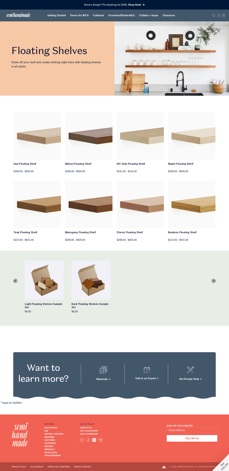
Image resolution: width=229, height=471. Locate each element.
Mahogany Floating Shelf (80, 232)
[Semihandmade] (17, 15)
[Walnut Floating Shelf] (88, 136)
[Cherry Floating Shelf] (140, 204)
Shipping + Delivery (54, 434)
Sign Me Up (192, 438)
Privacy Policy (19, 467)
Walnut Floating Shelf (78, 164)
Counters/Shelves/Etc (121, 15)
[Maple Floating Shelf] (191, 136)
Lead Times (49, 440)
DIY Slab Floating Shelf (131, 164)
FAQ (46, 431)
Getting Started (57, 15)
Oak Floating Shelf (25, 164)
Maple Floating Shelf (180, 164)
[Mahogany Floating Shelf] (88, 204)
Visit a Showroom (89, 434)
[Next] (213, 281)
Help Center (50, 428)
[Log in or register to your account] (219, 15)
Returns (48, 446)
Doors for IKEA (79, 15)
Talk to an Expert (89, 431)
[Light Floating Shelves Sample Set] (44, 280)
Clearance (169, 15)
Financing (49, 437)
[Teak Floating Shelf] (37, 204)
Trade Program (52, 455)
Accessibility (37, 467)
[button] (223, 15)
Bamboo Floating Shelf (182, 232)
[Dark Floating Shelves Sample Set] (91, 280)
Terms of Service (82, 467)
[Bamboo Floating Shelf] (191, 204)
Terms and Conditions (59, 467)
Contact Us (86, 428)
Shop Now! (134, 4)
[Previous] (15, 281)
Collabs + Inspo (148, 15)
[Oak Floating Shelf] (37, 136)
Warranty (49, 449)
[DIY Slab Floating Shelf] (140, 136)
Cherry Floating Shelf (130, 232)
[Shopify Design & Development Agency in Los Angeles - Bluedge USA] (166, 467)
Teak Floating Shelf (25, 232)
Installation (50, 452)
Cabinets (98, 15)
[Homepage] (20, 434)
